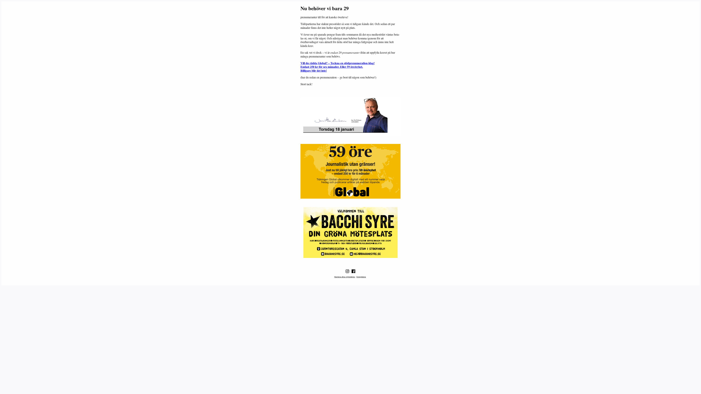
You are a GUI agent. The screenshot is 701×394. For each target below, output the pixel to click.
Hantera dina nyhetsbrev (344, 277)
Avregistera (361, 277)
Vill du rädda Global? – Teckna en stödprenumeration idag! (337, 63)
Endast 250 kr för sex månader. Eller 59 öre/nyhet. (331, 67)
